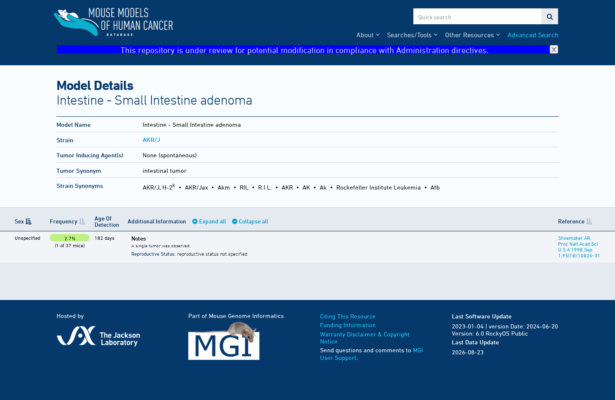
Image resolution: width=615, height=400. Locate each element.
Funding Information (348, 324)
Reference (571, 221)
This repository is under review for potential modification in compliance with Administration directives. (304, 49)
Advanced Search (533, 34)
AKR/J (151, 139)
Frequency (63, 221)
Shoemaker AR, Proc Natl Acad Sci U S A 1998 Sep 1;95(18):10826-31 (579, 246)
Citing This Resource (348, 316)
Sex (19, 221)
